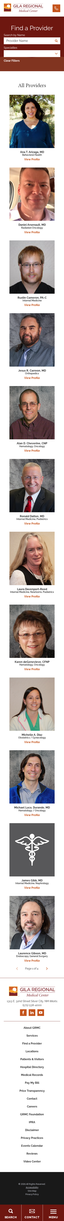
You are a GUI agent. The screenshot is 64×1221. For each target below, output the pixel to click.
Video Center (32, 1161)
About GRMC (32, 1027)
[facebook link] (23, 1012)
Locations (32, 1051)
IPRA (32, 1122)
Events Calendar (32, 1145)
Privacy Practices (32, 1138)
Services (32, 1035)
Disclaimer (32, 1130)
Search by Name (14, 35)
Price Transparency (32, 1090)
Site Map (32, 1191)
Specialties (10, 47)
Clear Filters (12, 60)
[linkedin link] (32, 1012)
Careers (32, 1106)
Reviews (32, 1153)
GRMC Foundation (32, 1114)
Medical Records (32, 1075)
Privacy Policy (32, 1194)
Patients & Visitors (32, 1059)
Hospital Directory (32, 1067)
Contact (32, 1098)
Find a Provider (32, 1043)
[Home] (23, 8)
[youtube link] (40, 1012)
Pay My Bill (32, 1082)
